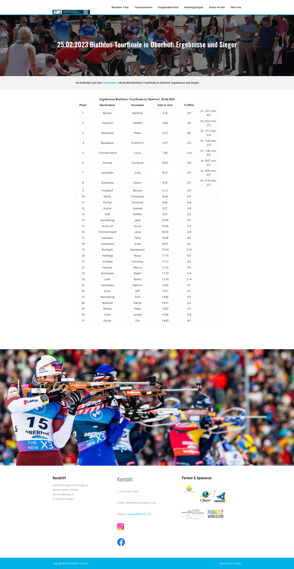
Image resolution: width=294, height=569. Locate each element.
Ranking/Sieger (193, 7)
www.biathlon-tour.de (139, 514)
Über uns (236, 7)
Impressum (225, 563)
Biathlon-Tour (120, 7)
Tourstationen (143, 7)
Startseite (109, 82)
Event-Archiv (217, 7)
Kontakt (237, 563)
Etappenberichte (168, 7)
